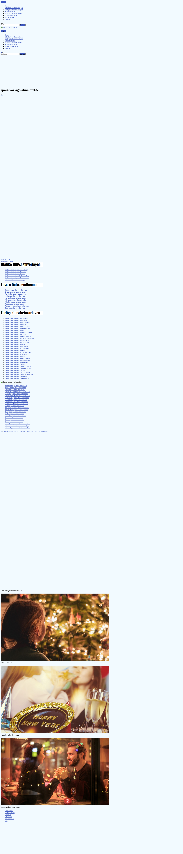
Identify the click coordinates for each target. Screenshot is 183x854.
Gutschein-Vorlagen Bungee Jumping (19, 332)
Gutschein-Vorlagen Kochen (15, 350)
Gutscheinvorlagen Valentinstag (17, 276)
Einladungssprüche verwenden (16, 394)
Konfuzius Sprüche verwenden (16, 402)
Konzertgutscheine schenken (15, 298)
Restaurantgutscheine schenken (17, 306)
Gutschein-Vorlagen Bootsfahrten (17, 328)
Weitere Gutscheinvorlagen (15, 280)
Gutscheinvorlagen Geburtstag (16, 270)
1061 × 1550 (5, 259)
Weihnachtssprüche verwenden (17, 426)
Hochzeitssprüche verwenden (16, 400)
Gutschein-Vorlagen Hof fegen (16, 346)
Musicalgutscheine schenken (15, 302)
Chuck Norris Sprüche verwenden (17, 392)
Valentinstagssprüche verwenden (17, 424)
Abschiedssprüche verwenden (16, 386)
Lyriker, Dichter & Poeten (13, 13)
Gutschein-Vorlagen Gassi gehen (17, 342)
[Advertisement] (91, 71)
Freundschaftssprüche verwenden (17, 396)
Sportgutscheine (7, 261)
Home (7, 6)
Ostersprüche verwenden (14, 414)
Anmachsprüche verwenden (15, 388)
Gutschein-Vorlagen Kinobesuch (17, 348)
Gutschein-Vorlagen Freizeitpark (17, 340)
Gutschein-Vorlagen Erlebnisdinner (18, 336)
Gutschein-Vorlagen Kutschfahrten (18, 352)
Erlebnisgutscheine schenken (15, 292)
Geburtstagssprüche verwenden (17, 398)
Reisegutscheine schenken (14, 304)
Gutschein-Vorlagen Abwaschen (17, 318)
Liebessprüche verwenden (14, 406)
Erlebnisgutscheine (11, 17)
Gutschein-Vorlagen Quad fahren (17, 358)
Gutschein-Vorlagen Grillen (15, 344)
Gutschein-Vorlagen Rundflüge (16, 362)
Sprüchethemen (10, 11)
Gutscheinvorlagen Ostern (15, 274)
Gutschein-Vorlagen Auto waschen (18, 322)
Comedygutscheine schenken (16, 290)
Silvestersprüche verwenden (15, 416)
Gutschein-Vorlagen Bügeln (15, 330)
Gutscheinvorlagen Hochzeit (15, 272)
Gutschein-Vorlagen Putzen (15, 356)
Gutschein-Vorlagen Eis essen (16, 334)
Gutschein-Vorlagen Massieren (16, 354)
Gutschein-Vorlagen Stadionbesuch (18, 366)
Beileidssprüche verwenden (15, 390)
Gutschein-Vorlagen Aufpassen (16, 320)
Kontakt (8, 815)
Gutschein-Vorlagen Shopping (16, 364)
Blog (6, 821)
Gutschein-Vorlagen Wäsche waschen (19, 374)
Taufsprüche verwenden (14, 418)
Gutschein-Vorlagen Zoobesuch (17, 378)
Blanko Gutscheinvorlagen (14, 8)
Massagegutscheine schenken (16, 300)
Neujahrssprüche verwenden (15, 412)
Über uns (8, 817)
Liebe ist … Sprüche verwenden (16, 404)
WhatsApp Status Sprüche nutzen (17, 428)
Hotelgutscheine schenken (15, 296)
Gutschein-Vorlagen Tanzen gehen (17, 372)
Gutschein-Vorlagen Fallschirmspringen (19, 338)
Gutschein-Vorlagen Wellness (16, 376)
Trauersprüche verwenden (14, 420)
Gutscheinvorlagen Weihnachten (17, 278)
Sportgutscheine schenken (15, 308)
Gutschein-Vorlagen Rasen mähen (17, 360)
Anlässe (7, 19)
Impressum (9, 811)
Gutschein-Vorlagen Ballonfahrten (17, 326)
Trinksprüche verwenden (14, 422)
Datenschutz (10, 813)
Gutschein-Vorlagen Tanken (15, 370)
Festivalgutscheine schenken (15, 294)
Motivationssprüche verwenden (17, 408)
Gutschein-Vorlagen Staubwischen (18, 368)
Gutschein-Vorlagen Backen (15, 324)
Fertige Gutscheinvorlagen (14, 10)
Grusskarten (9, 819)
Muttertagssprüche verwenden (16, 410)
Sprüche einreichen (11, 15)
